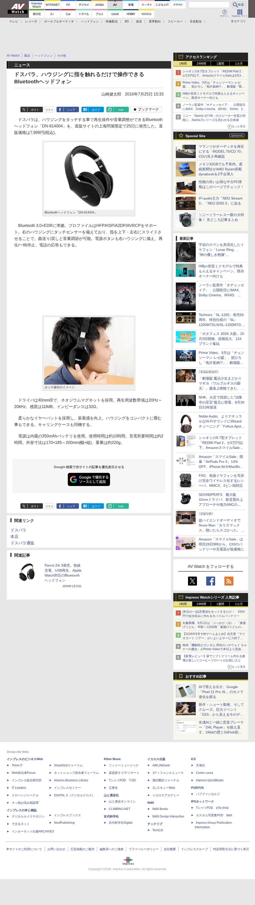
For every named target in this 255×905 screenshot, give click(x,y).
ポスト (35, 109)
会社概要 (170, 849)
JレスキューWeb (163, 788)
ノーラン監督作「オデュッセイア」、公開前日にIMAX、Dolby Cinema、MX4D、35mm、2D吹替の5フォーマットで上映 (214, 109)
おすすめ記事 (196, 676)
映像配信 (112, 21)
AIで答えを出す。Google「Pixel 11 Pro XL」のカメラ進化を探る (221, 692)
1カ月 (239, 63)
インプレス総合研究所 (27, 780)
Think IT (17, 765)
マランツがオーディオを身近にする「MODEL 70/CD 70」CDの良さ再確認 (221, 151)
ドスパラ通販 (22, 543)
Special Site (195, 136)
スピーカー (175, 21)
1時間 (183, 63)
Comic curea (204, 773)
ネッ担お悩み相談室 (25, 802)
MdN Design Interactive (168, 816)
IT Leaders (19, 788)
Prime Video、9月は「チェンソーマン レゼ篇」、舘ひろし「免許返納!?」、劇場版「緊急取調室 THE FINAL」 (214, 87)
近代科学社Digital (120, 822)
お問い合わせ (56, 849)
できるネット (21, 824)
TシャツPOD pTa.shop (212, 807)
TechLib (157, 830)
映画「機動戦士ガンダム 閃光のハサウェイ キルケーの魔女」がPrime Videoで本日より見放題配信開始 (215, 649)
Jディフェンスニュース (168, 773)
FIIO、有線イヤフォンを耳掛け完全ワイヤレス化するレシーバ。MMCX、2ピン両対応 (221, 481)
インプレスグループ (194, 849)
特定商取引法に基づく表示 (231, 849)
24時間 (201, 63)
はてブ (96, 109)
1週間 (220, 63)
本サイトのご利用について (24, 849)
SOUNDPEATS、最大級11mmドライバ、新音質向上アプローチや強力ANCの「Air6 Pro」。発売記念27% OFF (221, 504)
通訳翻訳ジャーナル (165, 780)
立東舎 (113, 788)
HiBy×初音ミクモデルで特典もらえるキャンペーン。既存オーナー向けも (221, 271)
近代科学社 (111, 816)
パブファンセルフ (208, 794)
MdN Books (160, 809)
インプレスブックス (67, 815)
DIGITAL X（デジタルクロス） (74, 795)
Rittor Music (112, 759)
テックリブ (154, 824)
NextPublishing (64, 822)
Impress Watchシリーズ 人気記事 (212, 597)
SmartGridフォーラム (68, 765)
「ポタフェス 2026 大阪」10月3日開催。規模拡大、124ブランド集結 (221, 339)
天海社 (200, 765)
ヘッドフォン (90, 21)
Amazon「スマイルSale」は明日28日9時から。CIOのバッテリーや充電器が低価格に (221, 544)
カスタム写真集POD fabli (214, 815)
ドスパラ (18, 530)
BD (127, 21)
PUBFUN (197, 788)
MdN (150, 802)
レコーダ (31, 21)
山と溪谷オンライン (122, 801)
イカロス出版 (156, 759)
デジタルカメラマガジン (28, 816)
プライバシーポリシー (144, 849)
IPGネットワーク (202, 801)
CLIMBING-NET (119, 809)
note (121, 109)
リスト (49, 109)
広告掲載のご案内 (82, 849)
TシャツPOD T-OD (122, 780)
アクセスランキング (201, 57)
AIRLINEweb (161, 765)
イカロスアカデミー (165, 795)
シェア (71, 109)
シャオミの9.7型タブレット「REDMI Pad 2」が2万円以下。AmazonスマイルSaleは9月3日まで (213, 76)
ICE (193, 759)
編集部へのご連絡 (112, 849)
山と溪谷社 (111, 795)
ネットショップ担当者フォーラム (76, 773)
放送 (139, 21)
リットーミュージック (124, 765)
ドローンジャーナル (25, 795)
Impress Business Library (71, 780)
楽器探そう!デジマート (124, 773)
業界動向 (155, 21)
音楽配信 (196, 21)
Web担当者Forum (24, 773)
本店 (14, 536)
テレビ (13, 21)
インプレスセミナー (67, 788)
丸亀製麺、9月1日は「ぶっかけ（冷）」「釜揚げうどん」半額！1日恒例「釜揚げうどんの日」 (214, 627)
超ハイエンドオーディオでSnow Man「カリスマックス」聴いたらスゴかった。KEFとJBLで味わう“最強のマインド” (221, 530)
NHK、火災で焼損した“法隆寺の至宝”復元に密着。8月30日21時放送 (221, 402)
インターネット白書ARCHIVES (33, 831)
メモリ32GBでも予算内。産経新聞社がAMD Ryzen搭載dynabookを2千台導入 (221, 169)
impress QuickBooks (210, 780)
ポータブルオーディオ (59, 21)
